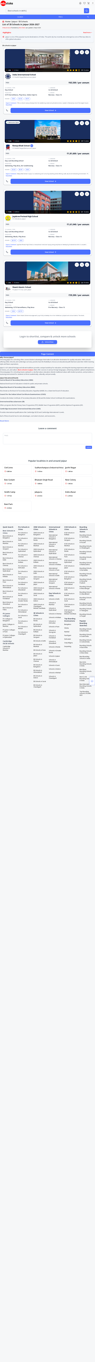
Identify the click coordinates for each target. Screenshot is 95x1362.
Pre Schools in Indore (23, 622)
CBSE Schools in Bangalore (38, 534)
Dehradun (67, 639)
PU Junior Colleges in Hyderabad (9, 636)
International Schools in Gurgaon (53, 581)
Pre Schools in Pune (23, 572)
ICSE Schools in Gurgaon (69, 539)
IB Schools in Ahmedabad (37, 671)
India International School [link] (24, 74)
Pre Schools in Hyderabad (23, 550)
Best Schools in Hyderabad (8, 570)
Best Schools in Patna (8, 609)
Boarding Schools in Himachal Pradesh (86, 581)
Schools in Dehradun (52, 622)
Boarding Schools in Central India (86, 641)
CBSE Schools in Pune (38, 567)
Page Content (47, 354)
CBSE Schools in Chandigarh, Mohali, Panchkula (39, 606)
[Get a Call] (7, 110)
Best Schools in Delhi (8, 559)
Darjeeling (67, 646)
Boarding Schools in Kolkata (86, 552)
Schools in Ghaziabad (52, 642)
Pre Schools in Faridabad (23, 583)
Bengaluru (67, 624)
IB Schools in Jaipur (37, 655)
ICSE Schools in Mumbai (69, 545)
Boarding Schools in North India (86, 630)
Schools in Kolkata (55, 617)
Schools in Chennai (55, 614)
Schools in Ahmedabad (53, 661)
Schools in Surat (54, 665)
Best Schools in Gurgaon (8, 548)
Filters (61, 17)
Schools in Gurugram (52, 631)
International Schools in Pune (54, 569)
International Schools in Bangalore (53, 537)
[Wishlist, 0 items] (84, 3)
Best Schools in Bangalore (8, 537)
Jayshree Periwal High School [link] (25, 216)
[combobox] (45, 10)
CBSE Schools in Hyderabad (38, 550)
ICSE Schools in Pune (69, 556)
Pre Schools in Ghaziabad (23, 589)
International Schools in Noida (54, 587)
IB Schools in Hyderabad (37, 625)
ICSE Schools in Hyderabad (69, 561)
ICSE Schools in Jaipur (69, 567)
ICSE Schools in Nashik (69, 594)
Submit (88, 447)
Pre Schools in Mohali (23, 627)
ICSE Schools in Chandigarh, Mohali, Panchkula (70, 612)
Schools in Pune (54, 627)
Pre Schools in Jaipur (23, 605)
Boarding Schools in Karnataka (86, 569)
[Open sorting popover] (88, 17)
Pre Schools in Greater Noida (23, 600)
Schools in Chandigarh (53, 677)
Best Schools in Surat (8, 592)
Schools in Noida (54, 647)
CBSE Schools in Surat (38, 594)
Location (20, 17)
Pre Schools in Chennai (23, 556)
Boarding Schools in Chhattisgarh (86, 547)
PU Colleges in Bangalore (7, 620)
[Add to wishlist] (77, 52)
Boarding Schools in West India (86, 652)
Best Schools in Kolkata (8, 575)
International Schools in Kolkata (55, 563)
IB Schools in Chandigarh (37, 686)
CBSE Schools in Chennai (38, 556)
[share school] (82, 52)
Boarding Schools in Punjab (86, 615)
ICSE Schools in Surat (69, 600)
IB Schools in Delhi (39, 641)
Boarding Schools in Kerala (86, 598)
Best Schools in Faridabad (8, 598)
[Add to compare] (87, 52)
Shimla (66, 628)
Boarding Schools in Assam (86, 541)
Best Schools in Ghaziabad (8, 603)
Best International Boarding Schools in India (86, 686)
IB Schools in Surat (39, 681)
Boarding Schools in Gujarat (86, 558)
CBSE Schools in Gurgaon (38, 578)
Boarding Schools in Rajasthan (86, 575)
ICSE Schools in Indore (69, 572)
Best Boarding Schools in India (85, 657)
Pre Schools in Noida (23, 594)
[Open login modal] (80, 3)
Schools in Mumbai (52, 604)
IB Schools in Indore (37, 677)
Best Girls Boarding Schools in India (86, 664)
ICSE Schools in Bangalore (69, 578)
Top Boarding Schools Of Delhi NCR (85, 693)
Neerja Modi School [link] (21, 145)
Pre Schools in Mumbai (23, 545)
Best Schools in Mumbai (8, 542)
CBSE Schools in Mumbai (38, 545)
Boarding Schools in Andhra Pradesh (86, 604)
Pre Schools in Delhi (23, 539)
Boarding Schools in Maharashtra (86, 563)
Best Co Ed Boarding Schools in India (86, 678)
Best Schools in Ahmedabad (8, 586)
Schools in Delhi (54, 599)
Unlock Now (49, 342)
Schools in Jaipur (54, 656)
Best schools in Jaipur (25, 370)
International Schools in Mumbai (53, 544)
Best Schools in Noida (8, 553)
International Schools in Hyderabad (53, 551)
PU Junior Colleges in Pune (9, 631)
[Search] (86, 10)
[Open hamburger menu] (92, 3)
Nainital (66, 632)
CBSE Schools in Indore (38, 600)
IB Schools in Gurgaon (37, 636)
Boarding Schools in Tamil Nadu (86, 536)
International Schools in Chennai (55, 558)
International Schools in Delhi (54, 575)
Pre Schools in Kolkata (23, 561)
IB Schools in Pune (39, 650)
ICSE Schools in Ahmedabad (69, 583)
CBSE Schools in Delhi (38, 572)
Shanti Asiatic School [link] (21, 287)
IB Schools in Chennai (37, 660)
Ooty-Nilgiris (68, 643)
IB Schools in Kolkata (37, 631)
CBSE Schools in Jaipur (38, 583)
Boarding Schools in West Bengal (86, 587)
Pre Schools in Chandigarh (23, 633)
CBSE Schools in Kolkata (38, 561)
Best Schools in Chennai (8, 564)
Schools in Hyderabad (52, 609)
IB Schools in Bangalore (37, 666)
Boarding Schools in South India (86, 635)
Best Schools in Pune (8, 581)
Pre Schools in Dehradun (23, 567)
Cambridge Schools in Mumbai (6, 648)
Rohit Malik (22, 28)
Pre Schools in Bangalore (23, 534)
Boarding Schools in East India (86, 646)
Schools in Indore (55, 669)
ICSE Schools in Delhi (69, 589)
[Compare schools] (92, 681)
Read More (4, 421)
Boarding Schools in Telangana (86, 610)
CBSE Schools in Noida (38, 539)
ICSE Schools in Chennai (69, 605)
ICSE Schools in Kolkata (69, 534)
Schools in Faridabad (52, 637)
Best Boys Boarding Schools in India (86, 671)
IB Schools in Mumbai (37, 645)
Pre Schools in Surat (23, 616)
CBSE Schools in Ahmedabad (38, 589)
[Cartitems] (88, 3)
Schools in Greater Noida (55, 651)
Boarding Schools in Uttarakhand (86, 593)
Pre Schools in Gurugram (23, 578)
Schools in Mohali (55, 673)
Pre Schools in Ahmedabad (23, 611)
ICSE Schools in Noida (69, 550)
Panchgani (67, 635)
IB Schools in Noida (37, 620)
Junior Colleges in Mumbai (8, 625)
